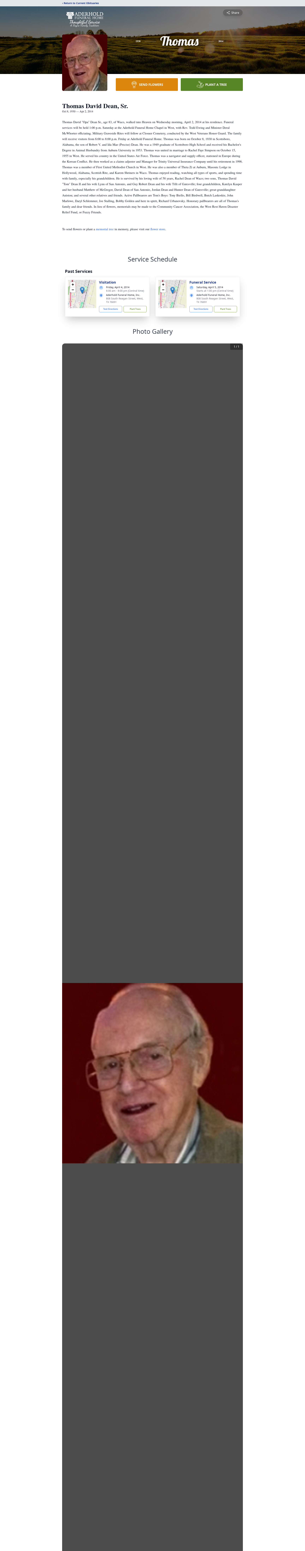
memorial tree (105, 229)
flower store (157, 229)
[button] (82, 290)
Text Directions (110, 309)
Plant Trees (135, 309)
